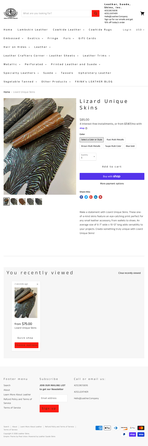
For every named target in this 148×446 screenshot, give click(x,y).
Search (7, 385)
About (7, 390)
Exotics (34, 38)
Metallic (11, 64)
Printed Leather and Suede (75, 64)
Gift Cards (87, 38)
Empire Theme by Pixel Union (16, 436)
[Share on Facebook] (81, 197)
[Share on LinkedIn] (95, 197)
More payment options (112, 183)
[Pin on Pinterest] (100, 197)
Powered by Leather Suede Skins (41, 436)
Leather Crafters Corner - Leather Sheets (40, 56)
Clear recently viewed (129, 273)
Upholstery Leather (95, 73)
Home (8, 30)
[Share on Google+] (91, 197)
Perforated (35, 64)
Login (127, 29)
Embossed (13, 38)
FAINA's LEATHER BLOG (94, 82)
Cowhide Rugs (100, 30)
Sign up (49, 408)
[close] (37, 284)
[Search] (95, 13)
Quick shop (25, 338)
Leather (41, 47)
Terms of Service (12, 407)
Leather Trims (95, 56)
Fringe (53, 38)
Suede (49, 73)
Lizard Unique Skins (25, 328)
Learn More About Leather (17, 394)
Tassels (67, 73)
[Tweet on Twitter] (86, 197)
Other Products (55, 82)
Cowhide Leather (68, 30)
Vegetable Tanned (19, 82)
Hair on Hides (16, 47)
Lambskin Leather (33, 30)
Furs (68, 38)
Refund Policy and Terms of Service (59, 426)
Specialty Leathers (20, 73)
